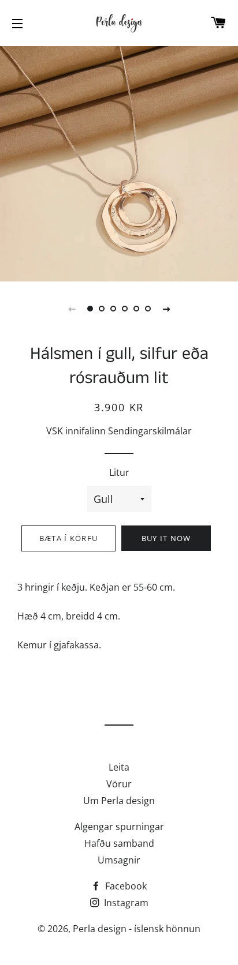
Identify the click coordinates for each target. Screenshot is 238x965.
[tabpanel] (119, 162)
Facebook (125, 886)
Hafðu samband (119, 843)
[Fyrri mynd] (71, 308)
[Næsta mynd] (166, 308)
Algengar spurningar (119, 826)
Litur (119, 472)
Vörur (119, 784)
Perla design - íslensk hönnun (136, 928)
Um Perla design (119, 800)
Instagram (125, 902)
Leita (119, 767)
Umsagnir (119, 860)
